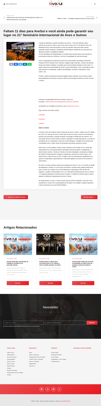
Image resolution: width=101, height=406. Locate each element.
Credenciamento (55, 361)
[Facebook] (53, 389)
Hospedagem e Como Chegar (58, 359)
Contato (9, 374)
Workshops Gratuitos (56, 354)
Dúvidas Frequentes (12, 370)
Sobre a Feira (10, 352)
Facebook (42, 119)
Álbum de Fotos (11, 361)
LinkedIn (41, 123)
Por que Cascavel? (12, 357)
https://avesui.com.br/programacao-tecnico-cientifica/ (62, 101)
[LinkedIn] (41, 389)
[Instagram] (47, 389)
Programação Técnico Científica (15, 372)
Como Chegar (54, 357)
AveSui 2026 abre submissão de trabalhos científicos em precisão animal (17, 263)
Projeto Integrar (11, 366)
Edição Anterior (11, 354)
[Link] (55, 3)
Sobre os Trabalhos (34, 361)
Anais (30, 352)
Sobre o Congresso (34, 354)
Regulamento (32, 363)
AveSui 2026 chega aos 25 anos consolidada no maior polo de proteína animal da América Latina (82, 264)
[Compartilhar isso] (16, 64)
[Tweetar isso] (20, 64)
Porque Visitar (54, 352)
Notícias (9, 368)
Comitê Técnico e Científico (36, 359)
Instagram (42, 115)
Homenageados (11, 359)
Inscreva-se (32, 366)
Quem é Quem (11, 363)
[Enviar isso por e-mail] (11, 64)
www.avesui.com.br (73, 106)
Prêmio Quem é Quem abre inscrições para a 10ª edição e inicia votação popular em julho (50, 263)
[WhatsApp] (59, 389)
